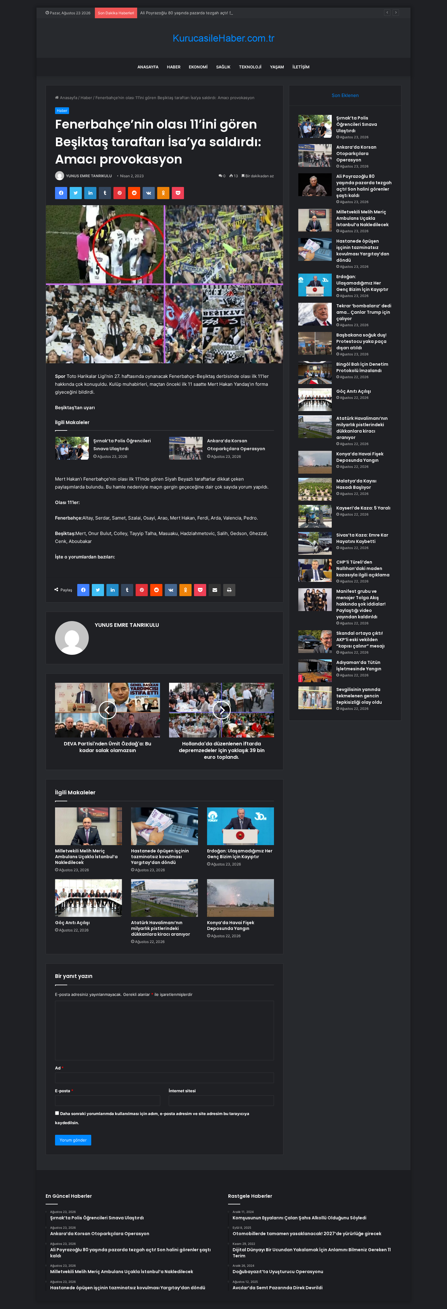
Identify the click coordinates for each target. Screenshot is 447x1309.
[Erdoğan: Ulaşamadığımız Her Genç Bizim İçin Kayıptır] (240, 826)
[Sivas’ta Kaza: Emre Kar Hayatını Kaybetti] (315, 543)
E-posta (64, 1090)
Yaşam (277, 66)
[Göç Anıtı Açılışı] (88, 898)
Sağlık (223, 66)
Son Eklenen (345, 95)
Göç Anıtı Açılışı (72, 923)
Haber (173, 66)
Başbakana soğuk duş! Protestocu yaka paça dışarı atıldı (361, 341)
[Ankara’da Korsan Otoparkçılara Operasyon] (186, 448)
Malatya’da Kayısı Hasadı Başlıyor (356, 484)
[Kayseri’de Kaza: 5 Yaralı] (315, 516)
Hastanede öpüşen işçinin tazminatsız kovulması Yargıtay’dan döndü (160, 856)
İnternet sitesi (182, 1090)
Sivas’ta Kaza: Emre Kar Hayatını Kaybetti (362, 538)
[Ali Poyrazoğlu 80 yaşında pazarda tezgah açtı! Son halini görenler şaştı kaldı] (315, 184)
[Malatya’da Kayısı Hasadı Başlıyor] (315, 489)
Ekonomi (198, 66)
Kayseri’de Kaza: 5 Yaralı (363, 508)
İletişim (301, 66)
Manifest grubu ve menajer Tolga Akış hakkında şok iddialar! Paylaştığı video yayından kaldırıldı (361, 604)
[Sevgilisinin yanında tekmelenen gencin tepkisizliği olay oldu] (315, 697)
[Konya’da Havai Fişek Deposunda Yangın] (240, 898)
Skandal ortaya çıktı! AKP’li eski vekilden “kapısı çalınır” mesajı (360, 639)
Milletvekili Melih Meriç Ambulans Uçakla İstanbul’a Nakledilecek (86, 856)
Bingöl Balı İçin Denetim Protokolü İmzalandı (362, 367)
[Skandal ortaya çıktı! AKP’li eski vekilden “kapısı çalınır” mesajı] (315, 641)
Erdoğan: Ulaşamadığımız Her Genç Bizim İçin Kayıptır (239, 854)
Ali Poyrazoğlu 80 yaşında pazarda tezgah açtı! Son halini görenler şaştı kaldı (212, 12)
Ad (59, 1068)
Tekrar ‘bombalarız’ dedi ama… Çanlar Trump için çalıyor (363, 312)
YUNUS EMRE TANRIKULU (89, 176)
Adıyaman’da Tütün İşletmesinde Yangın (358, 665)
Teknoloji (250, 66)
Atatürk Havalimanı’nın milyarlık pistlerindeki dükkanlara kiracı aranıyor (160, 928)
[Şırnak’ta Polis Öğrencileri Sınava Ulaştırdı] (72, 448)
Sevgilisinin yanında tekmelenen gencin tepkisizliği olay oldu (359, 695)
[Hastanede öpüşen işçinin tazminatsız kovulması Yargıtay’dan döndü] (164, 826)
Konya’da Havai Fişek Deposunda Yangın (230, 925)
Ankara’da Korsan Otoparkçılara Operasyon (356, 153)
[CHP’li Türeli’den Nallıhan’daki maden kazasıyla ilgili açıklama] (315, 570)
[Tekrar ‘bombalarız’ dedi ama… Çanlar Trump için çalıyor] (315, 314)
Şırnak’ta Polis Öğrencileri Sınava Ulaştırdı (356, 124)
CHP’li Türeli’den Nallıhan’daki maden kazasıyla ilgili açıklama (363, 568)
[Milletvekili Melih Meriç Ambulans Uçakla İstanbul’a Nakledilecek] (88, 826)
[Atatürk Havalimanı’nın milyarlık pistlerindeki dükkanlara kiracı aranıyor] (164, 898)
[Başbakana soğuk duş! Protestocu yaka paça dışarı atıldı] (315, 343)
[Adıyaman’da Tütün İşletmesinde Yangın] (315, 670)
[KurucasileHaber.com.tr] (223, 38)
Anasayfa (147, 66)
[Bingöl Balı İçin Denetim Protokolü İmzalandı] (315, 372)
